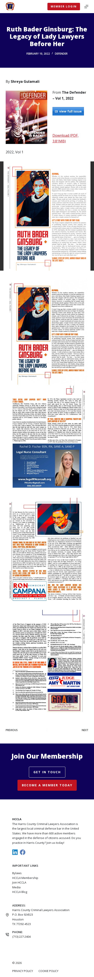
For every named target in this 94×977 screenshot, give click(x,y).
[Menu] (86, 7)
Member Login (64, 6)
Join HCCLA (19, 882)
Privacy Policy (22, 971)
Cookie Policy (48, 971)
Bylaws (17, 873)
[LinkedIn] (15, 852)
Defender (61, 53)
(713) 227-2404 (21, 937)
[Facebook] (22, 852)
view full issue (70, 111)
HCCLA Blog (19, 892)
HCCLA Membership (25, 878)
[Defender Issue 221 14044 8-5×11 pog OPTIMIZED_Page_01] (26, 117)
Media (16, 887)
